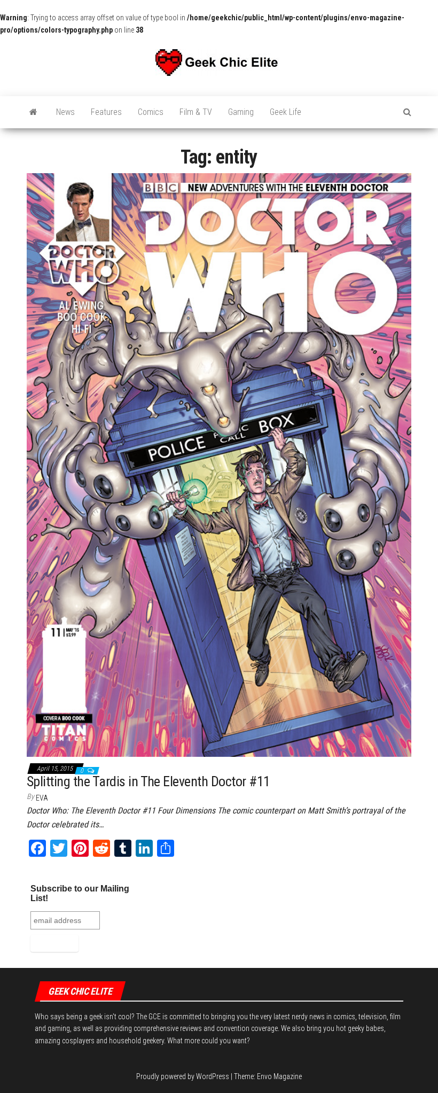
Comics (150, 112)
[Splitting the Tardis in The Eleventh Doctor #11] (219, 464)
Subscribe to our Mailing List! (79, 893)
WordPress (212, 1076)
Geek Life (285, 112)
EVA (42, 798)
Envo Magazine (279, 1076)
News (65, 112)
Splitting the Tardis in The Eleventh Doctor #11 (148, 781)
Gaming (241, 112)
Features (106, 112)
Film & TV (195, 112)
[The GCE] (33, 112)
